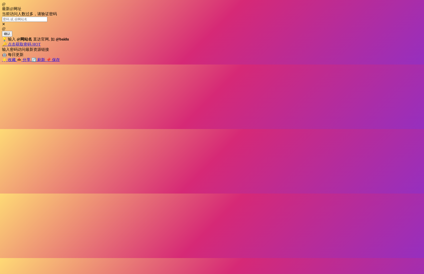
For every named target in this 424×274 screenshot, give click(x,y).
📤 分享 (24, 60)
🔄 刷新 (38, 60)
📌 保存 (53, 60)
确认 (7, 34)
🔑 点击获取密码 (21, 44)
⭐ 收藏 (9, 60)
